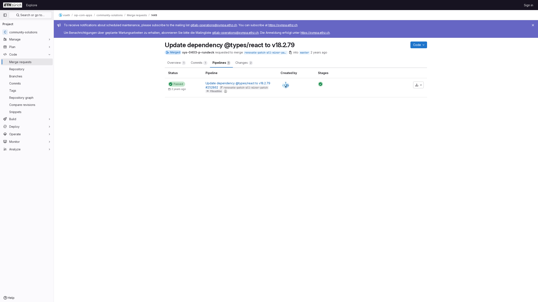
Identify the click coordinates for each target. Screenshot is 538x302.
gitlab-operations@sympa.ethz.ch (213, 25)
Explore (31, 5)
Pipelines (220, 62)
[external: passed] (320, 84)
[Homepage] (12, 5)
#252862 (212, 87)
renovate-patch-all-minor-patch (266, 52)
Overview (175, 62)
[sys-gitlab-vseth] (285, 85)
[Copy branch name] (290, 52)
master (304, 52)
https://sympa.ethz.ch (283, 25)
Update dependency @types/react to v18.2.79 (238, 83)
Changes (243, 62)
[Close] (532, 25)
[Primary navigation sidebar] (5, 15)
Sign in (528, 5)
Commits (198, 62)
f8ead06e (216, 91)
